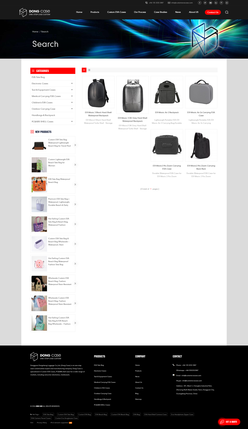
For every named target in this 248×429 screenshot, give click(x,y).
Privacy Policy (42, 422)
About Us (138, 382)
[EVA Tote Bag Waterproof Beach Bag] (39, 184)
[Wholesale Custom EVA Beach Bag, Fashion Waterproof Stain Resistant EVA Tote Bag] (39, 283)
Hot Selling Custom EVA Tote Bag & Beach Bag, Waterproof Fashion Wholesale (58, 221)
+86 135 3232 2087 (156, 3)
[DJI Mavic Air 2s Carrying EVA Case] (201, 92)
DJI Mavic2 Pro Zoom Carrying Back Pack (201, 167)
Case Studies (160, 12)
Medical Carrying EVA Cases (46, 96)
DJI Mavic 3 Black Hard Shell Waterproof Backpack (98, 114)
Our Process (140, 12)
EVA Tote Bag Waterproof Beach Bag (59, 180)
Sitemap (138, 399)
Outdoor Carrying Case (43, 108)
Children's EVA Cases (42, 102)
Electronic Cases (40, 83)
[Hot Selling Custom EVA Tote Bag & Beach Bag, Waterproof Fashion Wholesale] (39, 224)
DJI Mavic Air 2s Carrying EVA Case (201, 114)
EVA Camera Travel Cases (41, 418)
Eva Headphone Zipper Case (182, 414)
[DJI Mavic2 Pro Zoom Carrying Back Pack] (201, 145)
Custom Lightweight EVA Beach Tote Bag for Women (58, 162)
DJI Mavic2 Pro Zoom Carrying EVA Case (167, 167)
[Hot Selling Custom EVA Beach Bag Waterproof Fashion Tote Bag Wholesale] (39, 264)
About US (193, 12)
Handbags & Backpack (43, 115)
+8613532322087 (191, 370)
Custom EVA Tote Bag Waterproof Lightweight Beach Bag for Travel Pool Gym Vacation (59, 142)
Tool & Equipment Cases (43, 89)
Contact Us (212, 12)
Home (79, 12)
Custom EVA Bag (84, 414)
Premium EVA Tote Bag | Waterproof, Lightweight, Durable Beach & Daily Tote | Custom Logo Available (59, 202)
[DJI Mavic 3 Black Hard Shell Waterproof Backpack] (98, 92)
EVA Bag (137, 414)
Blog (136, 393)
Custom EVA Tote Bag (66, 414)
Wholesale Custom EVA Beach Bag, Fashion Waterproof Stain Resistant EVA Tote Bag (59, 281)
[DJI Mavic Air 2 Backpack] (167, 92)
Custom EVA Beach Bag (120, 414)
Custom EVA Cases (116, 12)
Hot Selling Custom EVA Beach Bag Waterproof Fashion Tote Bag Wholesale (58, 261)
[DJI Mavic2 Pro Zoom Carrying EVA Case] (167, 145)
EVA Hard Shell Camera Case (156, 414)
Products (95, 12)
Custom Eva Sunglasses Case (66, 418)
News (178, 12)
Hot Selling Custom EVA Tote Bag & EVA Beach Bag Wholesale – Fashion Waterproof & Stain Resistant (59, 320)
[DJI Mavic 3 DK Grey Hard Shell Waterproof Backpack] (133, 95)
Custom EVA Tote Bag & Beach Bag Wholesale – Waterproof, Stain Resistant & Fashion (58, 241)
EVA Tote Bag (38, 77)
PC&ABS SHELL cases (42, 121)
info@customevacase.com (182, 3)
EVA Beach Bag (101, 414)
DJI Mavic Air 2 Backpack (167, 112)
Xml (31, 422)
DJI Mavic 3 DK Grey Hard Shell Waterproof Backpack (132, 119)
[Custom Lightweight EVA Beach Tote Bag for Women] (39, 165)
